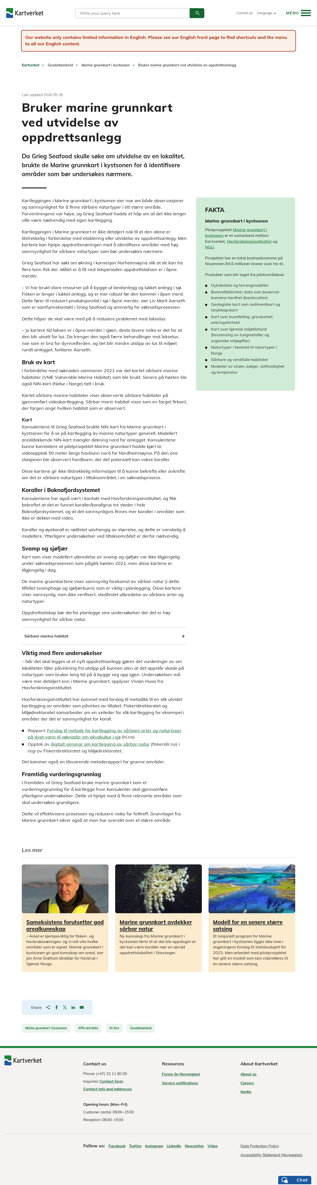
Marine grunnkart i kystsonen (46, 1028)
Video (213, 1146)
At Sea (114, 1028)
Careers (247, 1083)
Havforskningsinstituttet (249, 241)
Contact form (111, 1081)
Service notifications (180, 1083)
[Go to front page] (24, 13)
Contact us (245, 13)
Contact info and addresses (107, 1089)
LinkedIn (174, 1146)
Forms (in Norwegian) (181, 1074)
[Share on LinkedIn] (73, 1007)
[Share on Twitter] (65, 1007)
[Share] (48, 1007)
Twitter (135, 1146)
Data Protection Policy (259, 1146)
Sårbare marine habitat (46, 636)
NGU (209, 247)
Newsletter (194, 1146)
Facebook (117, 1146)
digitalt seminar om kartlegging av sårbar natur (100, 744)
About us (248, 1074)
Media (245, 1091)
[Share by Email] (82, 1007)
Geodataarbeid (140, 1028)
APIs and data (88, 1028)
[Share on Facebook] (56, 1007)
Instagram (154, 1146)
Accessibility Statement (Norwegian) (271, 1155)
